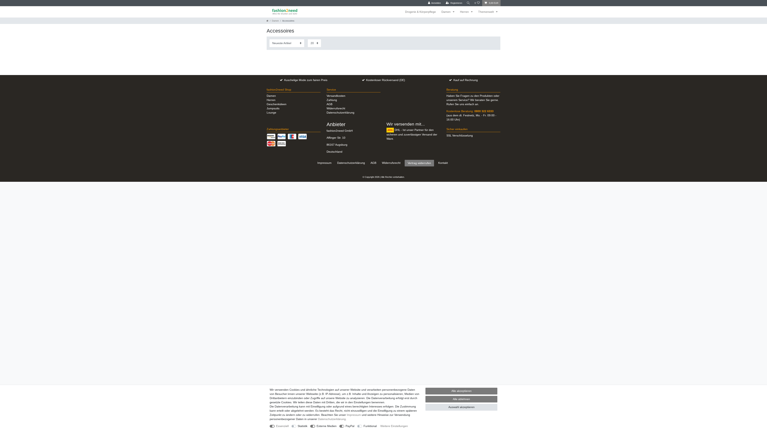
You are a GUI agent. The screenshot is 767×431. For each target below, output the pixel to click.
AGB (329, 104)
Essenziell (282, 426)
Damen (446, 11)
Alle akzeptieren (461, 390)
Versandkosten (336, 95)
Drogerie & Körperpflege (420, 11)
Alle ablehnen (461, 399)
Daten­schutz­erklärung (351, 162)
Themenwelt (486, 11)
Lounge (271, 112)
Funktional (370, 426)
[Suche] (468, 3)
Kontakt (443, 162)
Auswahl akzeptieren (461, 407)
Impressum (324, 162)
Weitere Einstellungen (394, 426)
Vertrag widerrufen (419, 163)
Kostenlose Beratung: (470, 111)
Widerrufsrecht (336, 108)
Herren (465, 11)
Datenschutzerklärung (340, 112)
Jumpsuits (273, 108)
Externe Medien (327, 426)
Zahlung (332, 100)
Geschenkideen (276, 104)
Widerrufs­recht (391, 162)
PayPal (350, 426)
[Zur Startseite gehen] (267, 21)
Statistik (302, 426)
